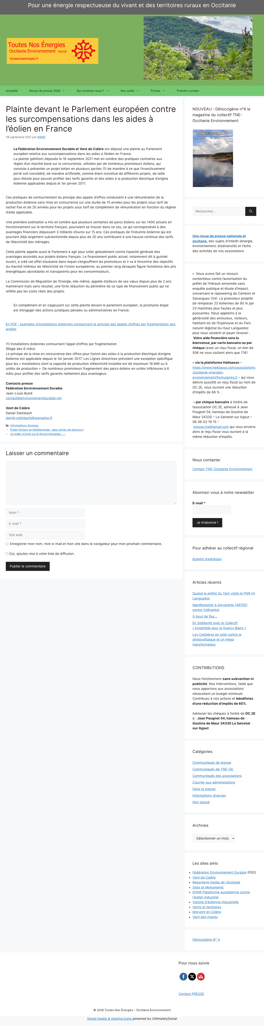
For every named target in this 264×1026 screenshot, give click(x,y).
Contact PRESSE (191, 994)
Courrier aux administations (213, 782)
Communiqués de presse (211, 763)
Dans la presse (203, 789)
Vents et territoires (206, 907)
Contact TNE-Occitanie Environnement (222, 469)
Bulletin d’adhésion (207, 559)
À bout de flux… (204, 616)
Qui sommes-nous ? (90, 91)
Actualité (12, 91)
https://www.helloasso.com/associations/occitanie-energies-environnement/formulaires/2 (223, 372)
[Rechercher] (250, 211)
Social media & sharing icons (110, 1019)
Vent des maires (205, 917)
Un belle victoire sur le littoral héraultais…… (37, 434)
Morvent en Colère (206, 912)
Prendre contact (188, 91)
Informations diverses (24, 425)
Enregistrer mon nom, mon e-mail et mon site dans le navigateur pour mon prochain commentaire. (86, 544)
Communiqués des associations (217, 776)
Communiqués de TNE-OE (212, 769)
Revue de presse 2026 (44, 91)
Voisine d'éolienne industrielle (215, 902)
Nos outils (127, 91)
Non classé (201, 802)
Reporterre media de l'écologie (216, 882)
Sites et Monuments (208, 887)
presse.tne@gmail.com (211, 427)
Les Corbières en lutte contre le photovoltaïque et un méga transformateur (216, 639)
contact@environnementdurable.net (34, 398)
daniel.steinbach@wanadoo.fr (29, 418)
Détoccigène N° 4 (206, 940)
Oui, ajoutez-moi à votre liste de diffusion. (41, 554)
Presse (155, 91)
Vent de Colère (204, 877)
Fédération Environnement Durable (219, 872)
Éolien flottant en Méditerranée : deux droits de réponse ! (47, 429)
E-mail (199, 503)
